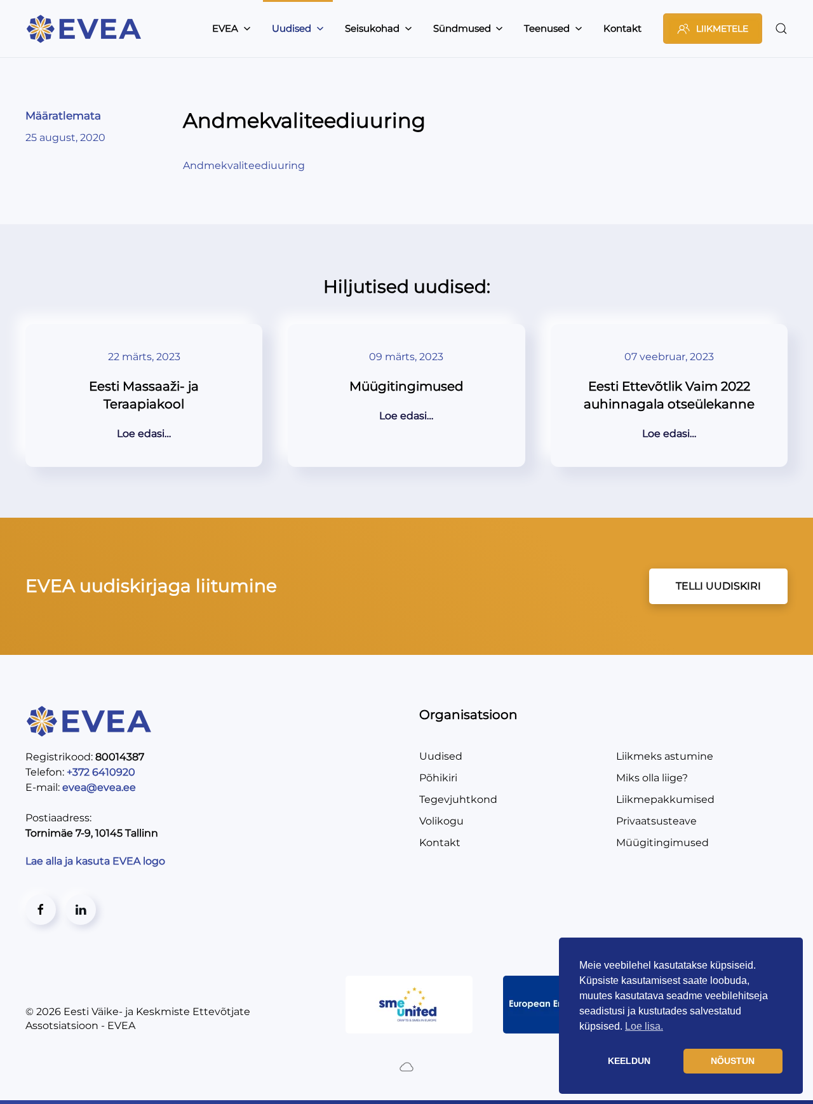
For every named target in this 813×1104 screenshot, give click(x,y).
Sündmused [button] (462, 28)
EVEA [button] (225, 28)
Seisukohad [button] (372, 28)
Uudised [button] (291, 28)
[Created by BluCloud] (406, 1066)
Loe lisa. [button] (644, 1026)
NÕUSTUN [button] (733, 1061)
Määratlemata (63, 115)
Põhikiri (438, 778)
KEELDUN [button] (629, 1061)
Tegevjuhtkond (458, 799)
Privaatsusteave (656, 821)
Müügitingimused (662, 843)
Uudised (440, 756)
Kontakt (622, 28)
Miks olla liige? (652, 778)
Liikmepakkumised (665, 799)
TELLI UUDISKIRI (718, 586)
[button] (781, 28)
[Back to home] (85, 28)
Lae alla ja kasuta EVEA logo (96, 861)
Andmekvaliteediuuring (244, 165)
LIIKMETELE (722, 28)
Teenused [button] (547, 28)
